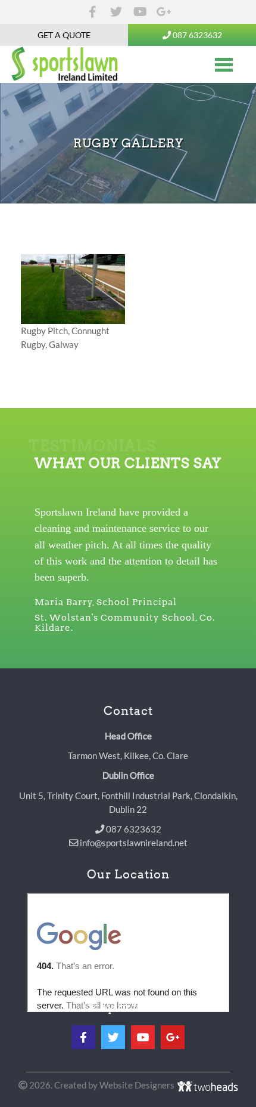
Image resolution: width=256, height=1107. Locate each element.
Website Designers (137, 1085)
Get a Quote (64, 35)
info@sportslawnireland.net (133, 842)
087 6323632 (196, 35)
